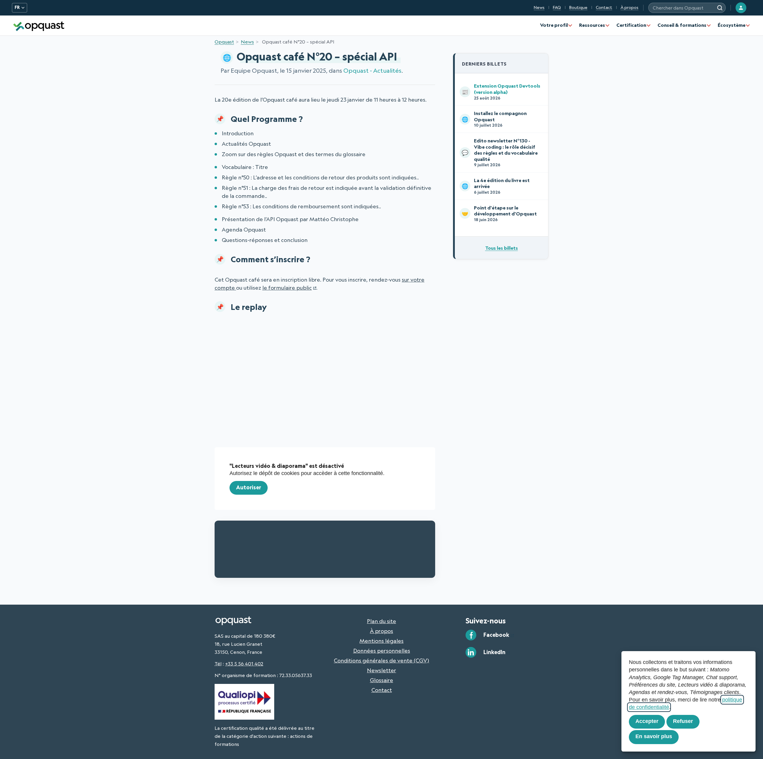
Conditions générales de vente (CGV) (381, 660)
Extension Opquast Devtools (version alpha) (501, 91)
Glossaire (381, 680)
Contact (604, 7)
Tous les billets (501, 248)
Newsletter (381, 670)
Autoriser (248, 487)
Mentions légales (381, 640)
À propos (629, 7)
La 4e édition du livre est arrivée (496, 186)
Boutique (578, 7)
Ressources (592, 25)
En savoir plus (653, 736)
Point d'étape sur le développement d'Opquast (499, 213)
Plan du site (381, 621)
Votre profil (554, 25)
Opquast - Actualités (372, 70)
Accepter (646, 721)
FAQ (557, 7)
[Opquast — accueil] (39, 25)
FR (17, 7)
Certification (631, 25)
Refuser (683, 721)
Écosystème (731, 25)
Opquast (224, 42)
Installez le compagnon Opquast (494, 119)
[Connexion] (741, 7)
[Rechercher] (720, 8)
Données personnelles (381, 650)
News (539, 7)
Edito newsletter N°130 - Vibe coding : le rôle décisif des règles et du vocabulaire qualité (500, 152)
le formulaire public (287, 287)
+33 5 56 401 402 (244, 664)
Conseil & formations (681, 25)
